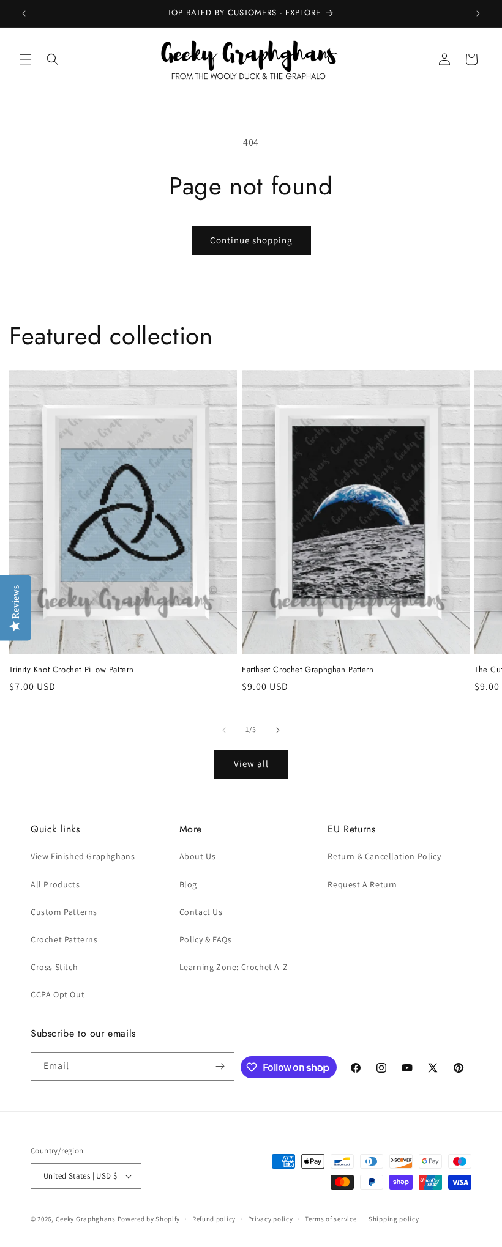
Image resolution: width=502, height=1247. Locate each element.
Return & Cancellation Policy (384, 856)
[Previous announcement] (23, 13)
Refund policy (214, 1219)
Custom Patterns (64, 911)
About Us (197, 856)
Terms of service (330, 1219)
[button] (25, 59)
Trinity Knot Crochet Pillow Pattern (71, 670)
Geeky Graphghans (86, 1219)
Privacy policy (270, 1219)
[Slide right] (277, 730)
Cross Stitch (54, 966)
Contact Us (201, 911)
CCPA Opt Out (57, 994)
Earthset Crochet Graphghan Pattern (307, 670)
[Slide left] (224, 730)
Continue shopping (251, 240)
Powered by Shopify (149, 1219)
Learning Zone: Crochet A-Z (233, 966)
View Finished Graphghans (83, 856)
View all (251, 763)
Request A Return (362, 884)
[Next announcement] (478, 13)
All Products (55, 884)
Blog (188, 884)
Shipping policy (394, 1219)
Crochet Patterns (64, 939)
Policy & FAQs (205, 939)
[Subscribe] (220, 1066)
